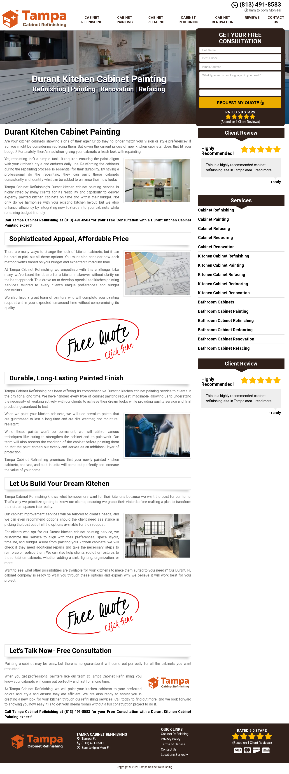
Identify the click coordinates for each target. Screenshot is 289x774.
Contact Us (276, 20)
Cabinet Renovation (222, 20)
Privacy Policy (170, 739)
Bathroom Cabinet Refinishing (226, 320)
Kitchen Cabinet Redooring (223, 283)
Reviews (252, 18)
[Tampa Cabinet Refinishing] (37, 741)
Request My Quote (238, 103)
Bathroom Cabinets (216, 302)
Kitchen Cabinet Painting (221, 265)
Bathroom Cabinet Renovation (226, 339)
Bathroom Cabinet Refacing (224, 348)
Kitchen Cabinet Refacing (221, 274)
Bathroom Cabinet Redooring (225, 329)
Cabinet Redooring (188, 20)
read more (264, 170)
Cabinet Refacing (155, 20)
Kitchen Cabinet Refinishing (223, 256)
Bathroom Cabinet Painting (223, 311)
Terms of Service (173, 744)
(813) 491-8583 (259, 4)
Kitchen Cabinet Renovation (224, 292)
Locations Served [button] (173, 754)
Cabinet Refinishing (92, 20)
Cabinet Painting (125, 20)
